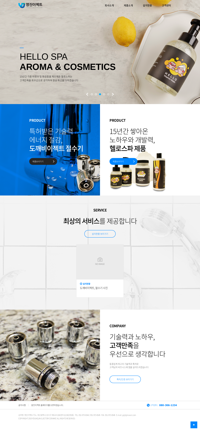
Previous (87, 94)
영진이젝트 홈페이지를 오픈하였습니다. (47, 405)
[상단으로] (193, 424)
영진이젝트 (30, 5)
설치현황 (147, 5)
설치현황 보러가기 (100, 233)
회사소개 (109, 5)
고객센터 (166, 5)
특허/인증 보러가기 (125, 379)
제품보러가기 (37, 161)
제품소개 (128, 5)
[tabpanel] (100, 57)
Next (112, 94)
